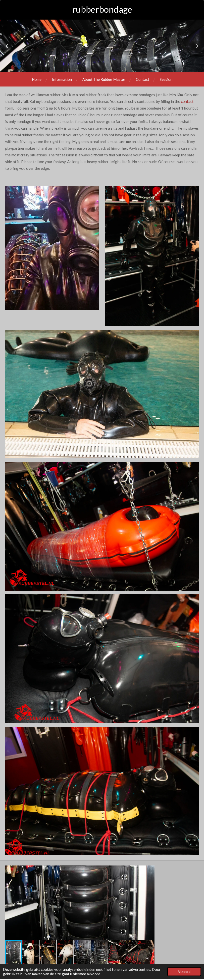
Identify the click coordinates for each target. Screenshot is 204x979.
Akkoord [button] (184, 972)
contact (187, 101)
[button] (150, 870)
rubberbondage (102, 9)
